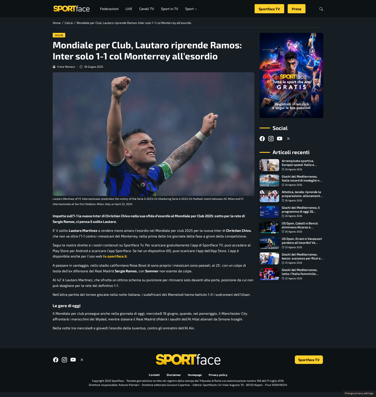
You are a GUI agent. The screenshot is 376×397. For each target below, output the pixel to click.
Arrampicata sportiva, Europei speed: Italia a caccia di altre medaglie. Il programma (300, 167)
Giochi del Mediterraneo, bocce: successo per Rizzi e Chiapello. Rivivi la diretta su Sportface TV (302, 260)
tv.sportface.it (115, 256)
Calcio (59, 35)
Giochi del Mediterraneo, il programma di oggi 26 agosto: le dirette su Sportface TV (301, 213)
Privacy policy (218, 375)
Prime (296, 9)
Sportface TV (269, 9)
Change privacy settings (359, 393)
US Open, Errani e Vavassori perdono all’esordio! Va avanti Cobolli (302, 242)
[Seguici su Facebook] (262, 138)
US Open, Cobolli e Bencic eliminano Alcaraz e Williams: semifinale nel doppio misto (300, 229)
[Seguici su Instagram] (271, 138)
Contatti (154, 375)
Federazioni (109, 9)
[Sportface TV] (291, 75)
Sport (189, 9)
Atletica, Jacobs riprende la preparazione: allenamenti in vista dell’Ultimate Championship (301, 198)
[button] (321, 8)
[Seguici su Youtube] (279, 138)
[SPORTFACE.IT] (71, 8)
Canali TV (146, 9)
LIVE (129, 9)
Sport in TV (169, 9)
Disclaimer (174, 375)
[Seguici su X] (288, 138)
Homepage (195, 375)
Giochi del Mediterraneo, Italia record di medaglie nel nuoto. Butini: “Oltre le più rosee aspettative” (302, 182)
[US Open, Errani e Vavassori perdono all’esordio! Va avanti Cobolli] (269, 243)
